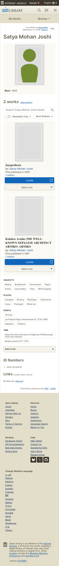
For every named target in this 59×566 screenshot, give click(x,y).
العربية (8, 475)
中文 (7, 527)
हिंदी (6, 495)
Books (33, 410)
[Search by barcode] (46, 10)
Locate (29, 180)
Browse (42, 18)
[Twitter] (40, 460)
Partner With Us (13, 413)
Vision (8, 406)
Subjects (34, 417)
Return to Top (37, 427)
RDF (47, 388)
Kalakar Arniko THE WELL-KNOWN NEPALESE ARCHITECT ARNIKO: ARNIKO (28, 243)
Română (9, 513)
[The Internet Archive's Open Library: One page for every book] (13, 10)
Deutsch (9, 481)
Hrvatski (9, 499)
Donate (34, 3)
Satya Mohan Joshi (21, 168)
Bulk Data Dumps (13, 448)
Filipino (8, 530)
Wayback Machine (38, 553)
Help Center (36, 441)
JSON (53, 388)
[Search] (39, 10)
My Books (15, 18)
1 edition (9, 175)
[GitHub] (46, 460)
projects (13, 553)
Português (10, 509)
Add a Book (36, 451)
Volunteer (10, 410)
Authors (34, 413)
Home (33, 406)
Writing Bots (11, 451)
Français (9, 492)
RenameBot (43, 27)
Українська (10, 523)
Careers (9, 417)
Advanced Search (39, 424)
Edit (52, 28)
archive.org (14, 556)
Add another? (26, 102)
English (8, 485)
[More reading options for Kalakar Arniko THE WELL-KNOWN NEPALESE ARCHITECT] (51, 269)
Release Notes (37, 455)
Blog (7, 420)
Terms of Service (13, 424)
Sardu (8, 516)
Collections (35, 420)
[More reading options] (52, 349)
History (45, 30)
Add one (19, 381)
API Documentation (14, 444)
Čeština (9, 478)
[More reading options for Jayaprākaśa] (51, 187)
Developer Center (13, 441)
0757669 (22, 561)
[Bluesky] (33, 460)
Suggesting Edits (38, 448)
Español (9, 488)
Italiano (8, 502)
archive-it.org (32, 556)
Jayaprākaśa (13, 165)
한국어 (8, 506)
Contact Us (36, 444)
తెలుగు (8, 520)
